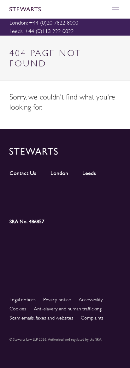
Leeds (89, 173)
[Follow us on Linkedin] (23, 192)
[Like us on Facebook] (107, 192)
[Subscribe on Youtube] (23, 203)
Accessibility (91, 300)
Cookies (17, 309)
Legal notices (22, 300)
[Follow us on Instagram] (51, 192)
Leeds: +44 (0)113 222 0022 (41, 31)
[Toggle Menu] (115, 9)
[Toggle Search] (102, 9)
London (59, 173)
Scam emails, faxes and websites (41, 318)
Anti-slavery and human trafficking (68, 309)
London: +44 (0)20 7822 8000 (43, 23)
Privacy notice (57, 300)
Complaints (92, 318)
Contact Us (22, 173)
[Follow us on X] (79, 192)
